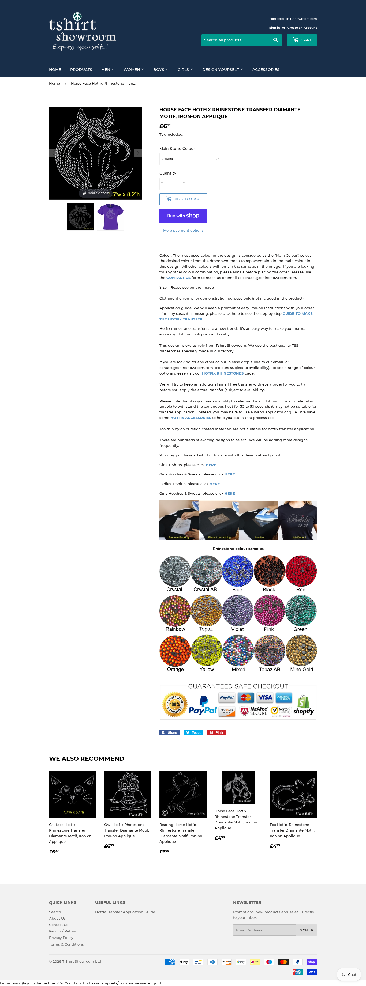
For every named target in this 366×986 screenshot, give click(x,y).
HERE (211, 465)
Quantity (167, 173)
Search (55, 912)
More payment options (183, 230)
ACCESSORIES (197, 417)
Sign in (274, 27)
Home (55, 69)
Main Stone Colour (177, 148)
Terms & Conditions (66, 944)
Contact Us (58, 925)
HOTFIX (177, 417)
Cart (306, 39)
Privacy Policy (61, 937)
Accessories (265, 69)
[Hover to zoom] (95, 153)
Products (81, 69)
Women (132, 69)
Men (106, 69)
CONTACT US (178, 277)
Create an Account (302, 27)
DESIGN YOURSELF (221, 69)
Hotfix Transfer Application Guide (125, 912)
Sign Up (306, 930)
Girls (184, 69)
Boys (159, 69)
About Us (57, 918)
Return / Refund (63, 931)
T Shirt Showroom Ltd (81, 961)
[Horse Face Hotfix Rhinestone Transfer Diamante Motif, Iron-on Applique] (80, 216)
